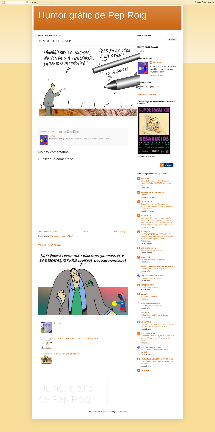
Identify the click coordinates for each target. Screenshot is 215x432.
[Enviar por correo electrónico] (65, 131)
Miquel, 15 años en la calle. (152, 276)
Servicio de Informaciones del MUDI (157, 266)
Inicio (85, 231)
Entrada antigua (120, 231)
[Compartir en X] (71, 131)
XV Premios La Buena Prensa (152, 250)
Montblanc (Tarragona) (149, 296)
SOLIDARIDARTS (148, 333)
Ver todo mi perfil (157, 75)
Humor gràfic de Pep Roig (92, 15)
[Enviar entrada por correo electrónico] (60, 131)
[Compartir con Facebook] (74, 131)
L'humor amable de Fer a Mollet (153, 260)
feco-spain (145, 232)
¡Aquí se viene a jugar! (151, 347)
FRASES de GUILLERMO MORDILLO (155, 269)
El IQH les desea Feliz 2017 (151, 306)
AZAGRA (145, 312)
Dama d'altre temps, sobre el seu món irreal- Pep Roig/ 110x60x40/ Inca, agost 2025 (156, 183)
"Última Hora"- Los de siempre (66, 354)
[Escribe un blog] (68, 131)
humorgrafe (146, 215)
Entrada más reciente (48, 231)
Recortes (57, 323)
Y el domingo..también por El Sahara (154, 315)
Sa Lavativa (146, 322)
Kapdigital (145, 257)
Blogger (123, 412)
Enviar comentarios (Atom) (61, 236)
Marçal (144, 294)
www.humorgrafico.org (151, 303)
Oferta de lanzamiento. (149, 287)
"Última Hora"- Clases (50, 245)
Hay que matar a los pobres (151, 278)
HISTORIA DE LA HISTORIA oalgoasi (157, 359)
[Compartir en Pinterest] (77, 131)
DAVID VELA (146, 202)
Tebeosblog (146, 370)
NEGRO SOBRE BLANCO (152, 192)
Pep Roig (157, 62)
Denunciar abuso (146, 94)
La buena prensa (148, 248)
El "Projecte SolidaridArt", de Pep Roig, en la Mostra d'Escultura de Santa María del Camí (157, 338)
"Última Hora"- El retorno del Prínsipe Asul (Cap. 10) (76, 338)
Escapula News (148, 285)
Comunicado (145, 195)
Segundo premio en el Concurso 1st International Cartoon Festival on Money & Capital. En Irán (157, 206)
